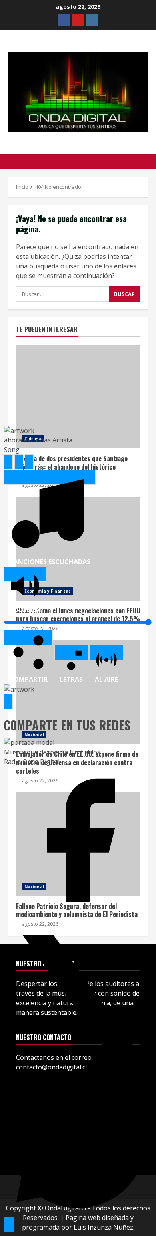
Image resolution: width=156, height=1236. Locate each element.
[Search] (146, 161)
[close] (9, 1224)
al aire (106, 652)
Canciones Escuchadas (50, 477)
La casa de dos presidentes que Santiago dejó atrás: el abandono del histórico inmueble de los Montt (78, 396)
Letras (71, 652)
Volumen (25, 574)
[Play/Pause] (18, 462)
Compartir (28, 637)
